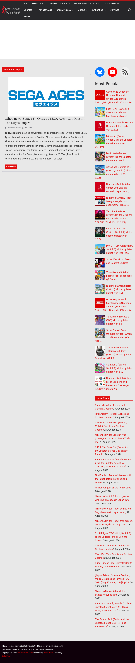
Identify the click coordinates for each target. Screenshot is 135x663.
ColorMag (6, 656)
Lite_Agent (28, 128)
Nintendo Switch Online (86, 3)
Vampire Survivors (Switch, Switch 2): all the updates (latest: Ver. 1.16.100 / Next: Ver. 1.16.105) (113, 463)
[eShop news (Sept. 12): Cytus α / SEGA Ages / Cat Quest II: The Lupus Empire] (46, 96)
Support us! (97, 10)
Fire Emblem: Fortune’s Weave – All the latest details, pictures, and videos (113, 479)
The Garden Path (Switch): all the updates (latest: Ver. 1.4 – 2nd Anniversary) (112, 623)
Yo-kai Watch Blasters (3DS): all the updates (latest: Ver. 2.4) (117, 320)
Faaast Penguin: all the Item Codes (113, 487)
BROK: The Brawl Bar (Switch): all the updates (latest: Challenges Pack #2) (112, 451)
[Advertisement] (67, 39)
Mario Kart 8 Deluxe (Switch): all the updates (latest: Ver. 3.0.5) (118, 157)
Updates (28, 10)
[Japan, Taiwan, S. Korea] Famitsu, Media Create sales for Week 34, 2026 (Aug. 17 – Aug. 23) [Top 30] (112, 579)
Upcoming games (65, 10)
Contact (114, 10)
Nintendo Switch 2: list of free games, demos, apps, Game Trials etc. (119, 201)
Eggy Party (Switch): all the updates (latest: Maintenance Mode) (118, 112)
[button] (44, 4)
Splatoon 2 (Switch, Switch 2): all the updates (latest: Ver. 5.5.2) (119, 368)
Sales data (110, 3)
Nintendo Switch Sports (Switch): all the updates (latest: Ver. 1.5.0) (118, 289)
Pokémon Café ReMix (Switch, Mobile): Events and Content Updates (111, 426)
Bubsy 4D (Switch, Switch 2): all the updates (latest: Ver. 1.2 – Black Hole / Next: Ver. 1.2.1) (113, 607)
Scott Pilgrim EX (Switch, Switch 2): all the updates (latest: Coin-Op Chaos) (113, 537)
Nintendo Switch (58, 3)
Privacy (28, 16)
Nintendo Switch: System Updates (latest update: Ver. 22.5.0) (119, 126)
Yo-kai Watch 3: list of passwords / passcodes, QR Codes (119, 276)
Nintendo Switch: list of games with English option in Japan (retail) (118, 188)
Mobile (81, 10)
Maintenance (45, 10)
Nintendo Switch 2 (33, 3)
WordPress (48, 653)
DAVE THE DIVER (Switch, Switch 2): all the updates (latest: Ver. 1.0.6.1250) (119, 249)
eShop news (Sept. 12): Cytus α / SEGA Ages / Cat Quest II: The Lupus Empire (45, 120)
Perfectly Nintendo (25, 653)
